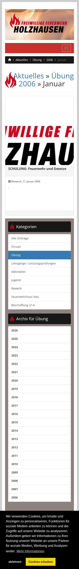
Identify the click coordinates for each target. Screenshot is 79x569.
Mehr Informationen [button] (30, 551)
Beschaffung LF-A (23, 305)
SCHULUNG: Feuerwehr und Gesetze (37, 168)
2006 (49, 60)
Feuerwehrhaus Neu (25, 297)
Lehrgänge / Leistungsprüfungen (33, 263)
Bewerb (16, 288)
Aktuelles (22, 60)
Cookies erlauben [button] (41, 561)
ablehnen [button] (15, 561)
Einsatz (16, 247)
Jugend (16, 280)
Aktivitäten (18, 272)
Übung (37, 60)
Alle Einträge (20, 238)
